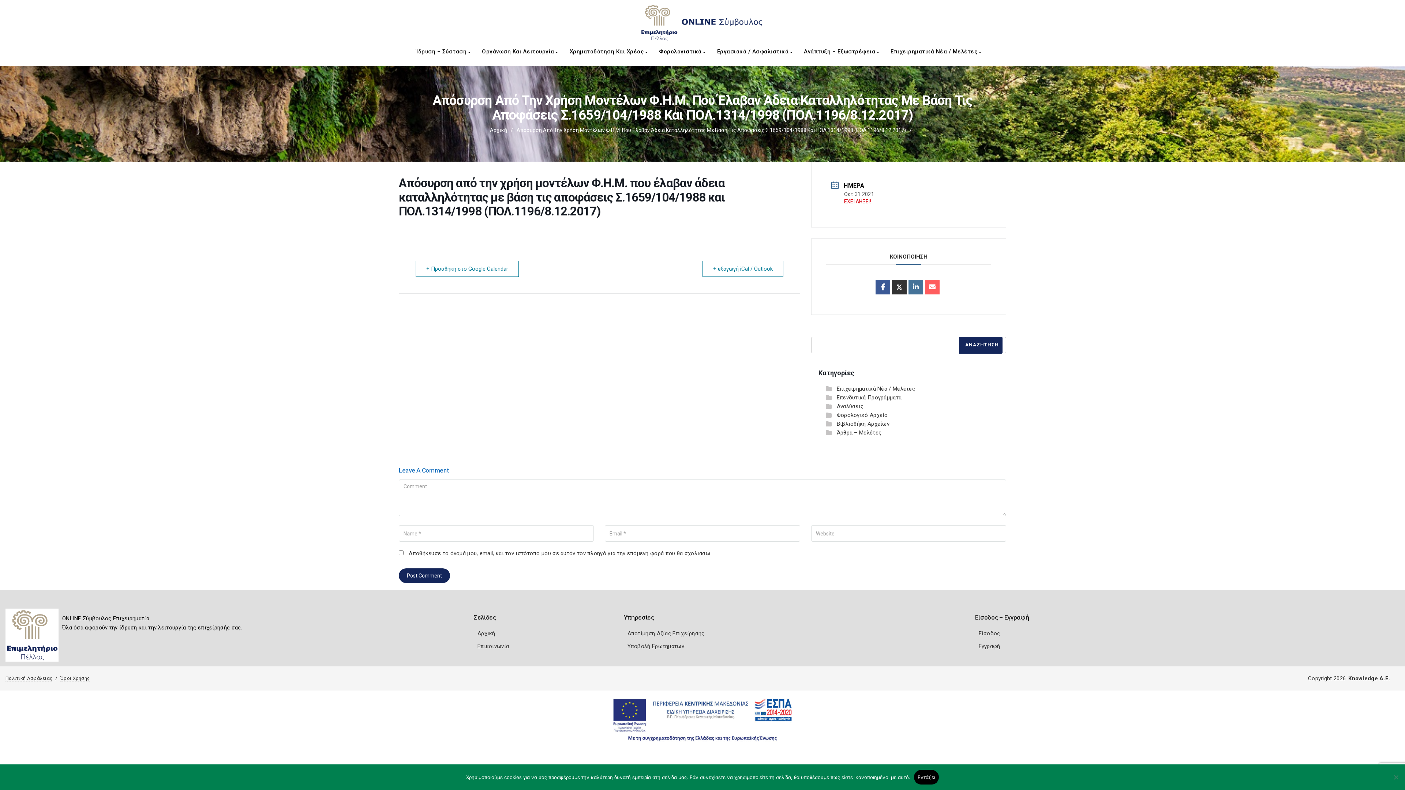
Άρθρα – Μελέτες (859, 432)
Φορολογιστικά (681, 51)
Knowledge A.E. (1369, 678)
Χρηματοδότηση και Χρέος (607, 51)
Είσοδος (989, 633)
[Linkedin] (915, 287)
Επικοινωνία (493, 646)
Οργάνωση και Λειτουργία (519, 51)
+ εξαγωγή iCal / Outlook (743, 269)
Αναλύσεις (850, 406)
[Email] (932, 287)
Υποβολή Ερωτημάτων (655, 646)
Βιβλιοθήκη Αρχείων (863, 424)
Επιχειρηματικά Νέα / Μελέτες (935, 51)
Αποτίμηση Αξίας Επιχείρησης (666, 633)
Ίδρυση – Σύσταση (442, 51)
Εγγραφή (989, 646)
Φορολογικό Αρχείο (862, 415)
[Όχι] (1396, 781)
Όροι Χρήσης (75, 678)
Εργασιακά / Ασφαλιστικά (753, 51)
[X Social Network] (899, 287)
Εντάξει (927, 777)
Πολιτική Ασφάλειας (28, 678)
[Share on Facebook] (883, 287)
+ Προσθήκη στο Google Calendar (467, 269)
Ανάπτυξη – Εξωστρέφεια (840, 51)
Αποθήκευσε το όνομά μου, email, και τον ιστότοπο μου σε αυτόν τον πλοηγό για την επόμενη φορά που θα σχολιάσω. (560, 553)
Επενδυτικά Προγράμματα (869, 397)
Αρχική (498, 130)
